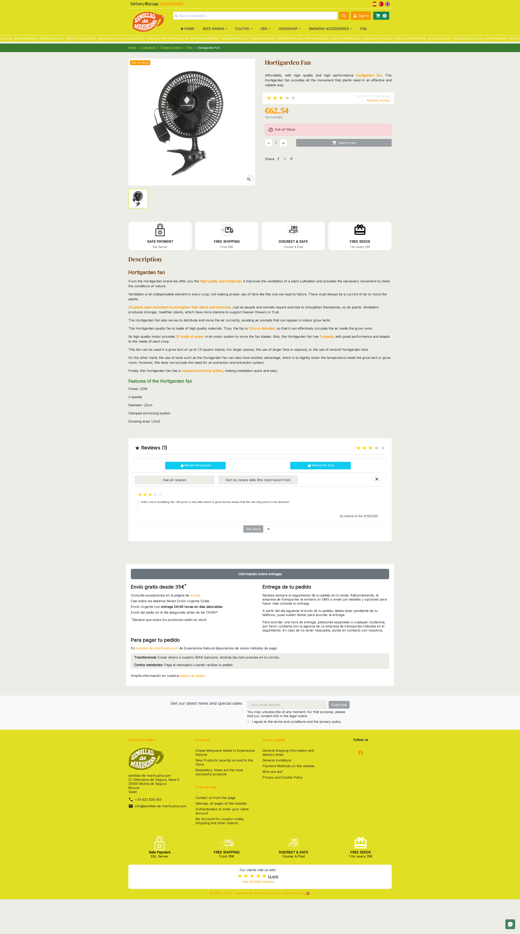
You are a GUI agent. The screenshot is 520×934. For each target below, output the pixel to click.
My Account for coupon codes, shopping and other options (219, 821)
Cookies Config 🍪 (296, 893)
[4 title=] (376, 448)
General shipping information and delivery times (288, 752)
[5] (293, 98)
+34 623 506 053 (148, 799)
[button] (361, 15)
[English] (387, 4)
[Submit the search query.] (176, 16)
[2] (275, 98)
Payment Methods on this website (288, 766)
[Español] (374, 4)
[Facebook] (361, 753)
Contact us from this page (215, 798)
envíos (195, 595)
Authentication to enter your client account (221, 811)
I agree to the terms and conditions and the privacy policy (296, 722)
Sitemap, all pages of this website (221, 803)
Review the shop (320, 465)
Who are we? (272, 772)
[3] (281, 98)
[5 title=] (382, 448)
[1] (268, 98)
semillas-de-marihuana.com (157, 648)
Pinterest (291, 158)
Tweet (284, 158)
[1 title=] (358, 448)
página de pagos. (193, 676)
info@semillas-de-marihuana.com (160, 806)
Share (278, 158)
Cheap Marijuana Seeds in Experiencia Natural (225, 752)
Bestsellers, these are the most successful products (219, 772)
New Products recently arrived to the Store (224, 762)
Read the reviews (378, 100)
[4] (287, 98)
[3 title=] (370, 448)
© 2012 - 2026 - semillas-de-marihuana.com (244, 893)
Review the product (195, 465)
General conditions (276, 760)
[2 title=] (364, 448)
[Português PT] (381, 4)
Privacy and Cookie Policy (282, 777)
